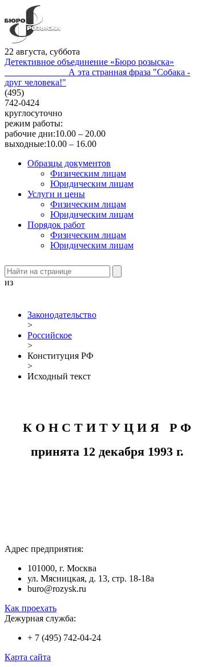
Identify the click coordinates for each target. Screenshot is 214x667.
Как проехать (30, 608)
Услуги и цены (56, 194)
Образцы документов (69, 163)
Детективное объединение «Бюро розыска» (89, 62)
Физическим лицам (88, 173)
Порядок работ (56, 225)
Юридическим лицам (92, 184)
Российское (49, 335)
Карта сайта (28, 657)
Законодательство (61, 315)
